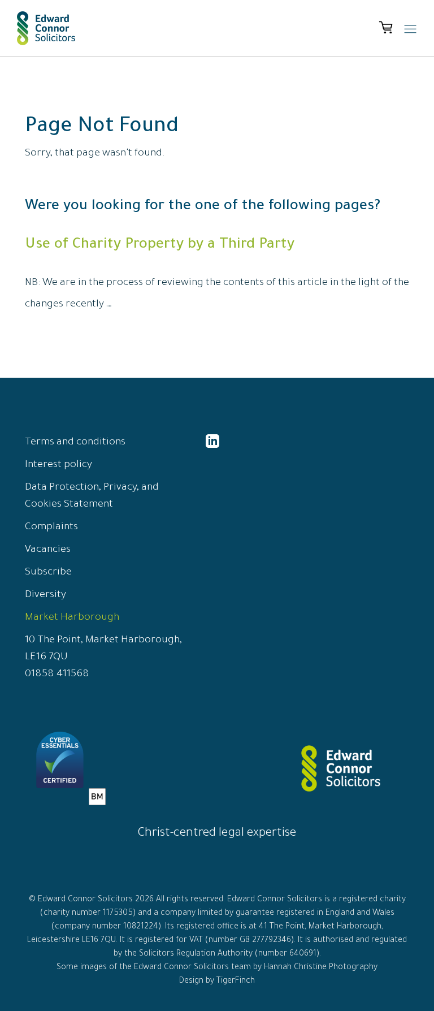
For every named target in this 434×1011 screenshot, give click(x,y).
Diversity (45, 595)
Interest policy (58, 465)
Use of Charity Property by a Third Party (159, 245)
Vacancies (48, 550)
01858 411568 (57, 674)
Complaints (51, 527)
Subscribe (48, 572)
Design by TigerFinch (217, 981)
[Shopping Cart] (385, 28)
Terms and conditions (75, 442)
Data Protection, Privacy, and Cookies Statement (92, 496)
